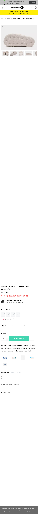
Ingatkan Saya (18, 338)
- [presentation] (7, 339)
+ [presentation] (7, 337)
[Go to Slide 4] (10, 53)
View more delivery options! (14, 302)
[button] (19, 37)
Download (32, 2)
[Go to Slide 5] (18, 53)
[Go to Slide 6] (25, 53)
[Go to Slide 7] (33, 53)
